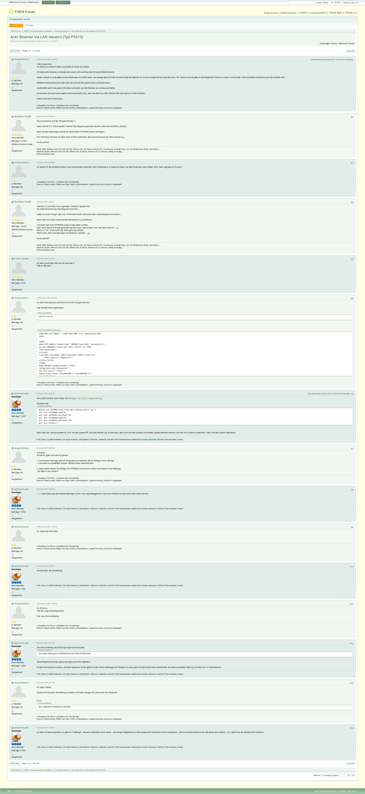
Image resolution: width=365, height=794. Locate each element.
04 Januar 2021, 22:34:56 (48, 59)
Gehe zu (317, 775)
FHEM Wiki (335, 12)
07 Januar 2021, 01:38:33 (45, 566)
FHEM (303, 12)
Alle (38, 50)
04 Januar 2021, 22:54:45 (45, 162)
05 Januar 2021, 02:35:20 (45, 393)
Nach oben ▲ (353, 791)
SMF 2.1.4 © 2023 (13, 791)
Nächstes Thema (346, 43)
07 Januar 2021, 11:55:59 (48, 603)
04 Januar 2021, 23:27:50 (45, 258)
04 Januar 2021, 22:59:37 (45, 202)
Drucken (351, 51)
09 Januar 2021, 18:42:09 (45, 643)
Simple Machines (26, 791)
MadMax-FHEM (22, 116)
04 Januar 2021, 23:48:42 (48, 298)
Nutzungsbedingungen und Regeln (333, 791)
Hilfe (316, 791)
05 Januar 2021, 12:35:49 (48, 527)
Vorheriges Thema (328, 43)
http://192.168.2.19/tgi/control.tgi (87, 398)
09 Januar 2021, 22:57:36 (45, 683)
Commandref (318, 12)
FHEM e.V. (351, 12)
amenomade (21, 393)
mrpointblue (21, 59)
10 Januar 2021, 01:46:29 (45, 728)
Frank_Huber (21, 258)
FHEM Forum (25, 12)
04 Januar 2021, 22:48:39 (45, 116)
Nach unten (15, 51)
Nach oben (14, 763)
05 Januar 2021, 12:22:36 (45, 489)
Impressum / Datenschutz (280, 12)
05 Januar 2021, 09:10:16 (45, 448)
